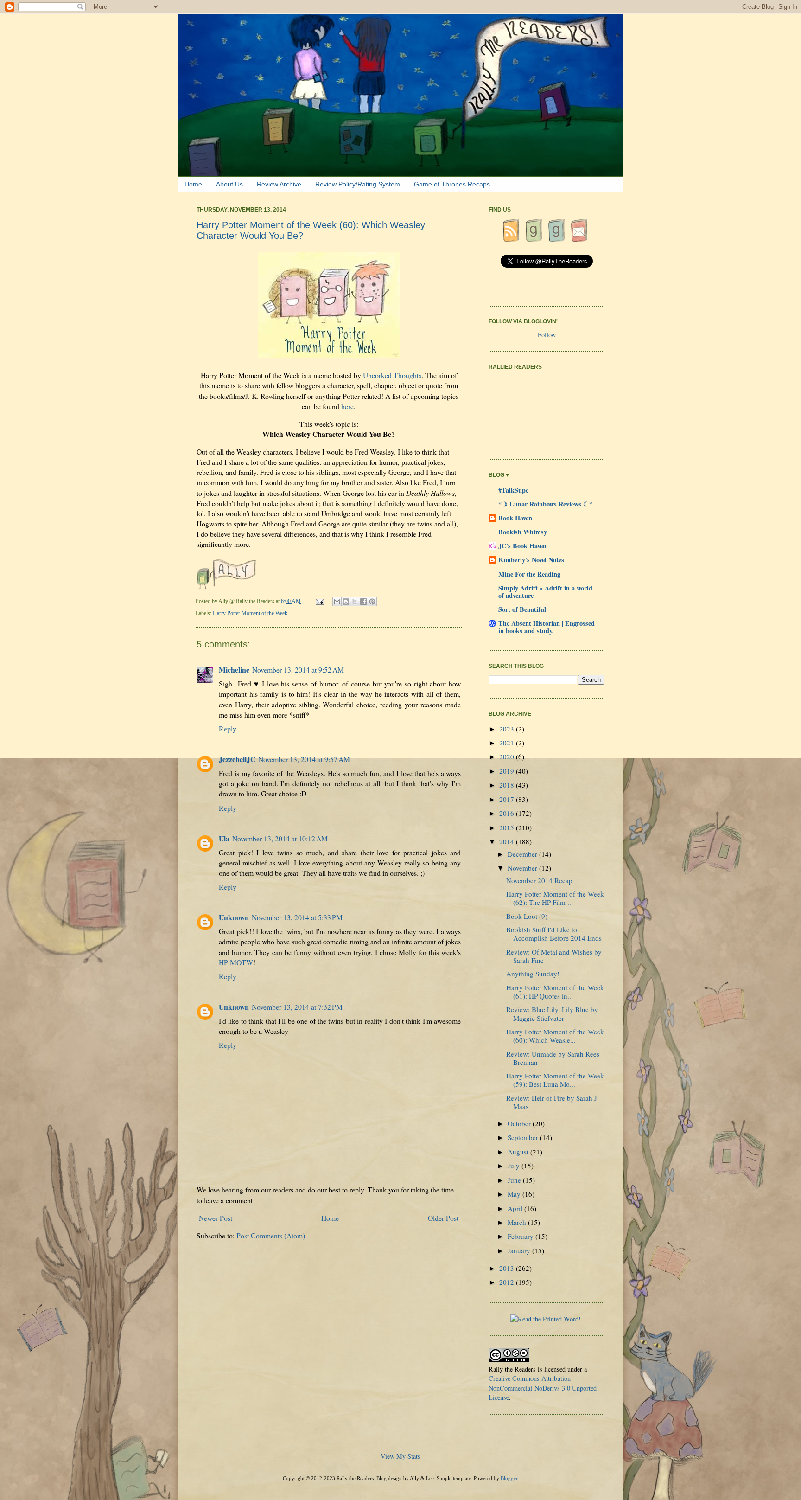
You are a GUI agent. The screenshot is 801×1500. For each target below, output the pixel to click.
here (347, 406)
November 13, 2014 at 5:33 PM (297, 917)
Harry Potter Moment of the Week (250, 613)
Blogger (509, 1478)
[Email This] (337, 601)
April (516, 1208)
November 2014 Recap (539, 880)
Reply (227, 728)
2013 (507, 1268)
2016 (507, 813)
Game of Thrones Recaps (452, 184)
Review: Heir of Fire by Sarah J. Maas (552, 1102)
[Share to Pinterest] (372, 601)
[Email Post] (320, 601)
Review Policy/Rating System (357, 184)
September (524, 1137)
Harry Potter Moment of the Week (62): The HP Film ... (555, 898)
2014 (507, 841)
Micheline (234, 669)
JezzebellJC (237, 759)
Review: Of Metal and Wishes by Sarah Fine (554, 956)
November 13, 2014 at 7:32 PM (297, 1007)
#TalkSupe (513, 490)
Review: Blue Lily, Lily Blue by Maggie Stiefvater (552, 1013)
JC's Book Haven (522, 546)
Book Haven (515, 518)
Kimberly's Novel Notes (531, 559)
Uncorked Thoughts (392, 375)
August (519, 1151)
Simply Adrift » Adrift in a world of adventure (545, 591)
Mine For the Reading (529, 574)
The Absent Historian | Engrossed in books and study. (546, 626)
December (523, 854)
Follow (547, 334)
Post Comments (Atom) (270, 1235)
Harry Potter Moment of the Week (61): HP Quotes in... (555, 991)
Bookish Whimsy (522, 532)
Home (193, 184)
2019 (507, 771)
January (520, 1250)
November (523, 867)
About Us (229, 184)
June (515, 1180)
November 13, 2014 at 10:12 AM (280, 838)
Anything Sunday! (532, 973)
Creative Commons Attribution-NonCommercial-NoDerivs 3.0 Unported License (543, 1387)
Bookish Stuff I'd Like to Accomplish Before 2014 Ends (554, 933)
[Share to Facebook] (363, 601)
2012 (507, 1282)
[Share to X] (354, 601)
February (521, 1236)
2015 (507, 827)
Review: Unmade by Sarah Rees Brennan (552, 1058)
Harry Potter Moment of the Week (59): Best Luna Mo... (555, 1080)
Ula (224, 838)
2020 (507, 756)
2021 (507, 742)
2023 (507, 728)
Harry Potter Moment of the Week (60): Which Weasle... (555, 1036)
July (514, 1165)
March (518, 1222)
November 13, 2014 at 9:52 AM (298, 669)
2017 (507, 799)
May (515, 1194)
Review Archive (279, 184)
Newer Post (215, 1218)
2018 (507, 784)
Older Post (443, 1218)
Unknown (234, 917)
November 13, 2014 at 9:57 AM (304, 759)
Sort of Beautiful (522, 609)
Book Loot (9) (526, 916)
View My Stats (400, 1456)
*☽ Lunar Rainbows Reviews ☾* (545, 504)
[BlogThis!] (345, 601)
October (520, 1123)
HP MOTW (236, 962)
